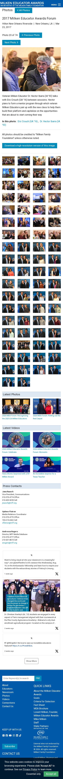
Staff (36, 722)
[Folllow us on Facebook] (7, 735)
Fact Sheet (39, 705)
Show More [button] (31, 661)
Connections (8, 702)
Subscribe (10, 746)
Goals (37, 698)
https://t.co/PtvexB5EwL (22, 646)
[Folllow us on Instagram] (14, 735)
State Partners (41, 726)
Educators (7, 688)
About (5, 685)
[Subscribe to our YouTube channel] (10, 735)
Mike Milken (40, 719)
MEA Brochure (41, 708)
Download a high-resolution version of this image (30, 145)
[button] (31, 564)
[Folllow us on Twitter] (3, 735)
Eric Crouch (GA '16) (28, 121)
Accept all (51, 774)
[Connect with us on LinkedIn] (17, 735)
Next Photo (11, 42)
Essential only (33, 774)
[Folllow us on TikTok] (20, 735)
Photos (6, 695)
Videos (6, 699)
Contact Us (7, 706)
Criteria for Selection (44, 701)
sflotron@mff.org (9, 523)
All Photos (24, 10)
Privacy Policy (30, 769)
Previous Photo (31, 35)
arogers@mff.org (9, 543)
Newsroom (7, 692)
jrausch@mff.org (9, 503)
